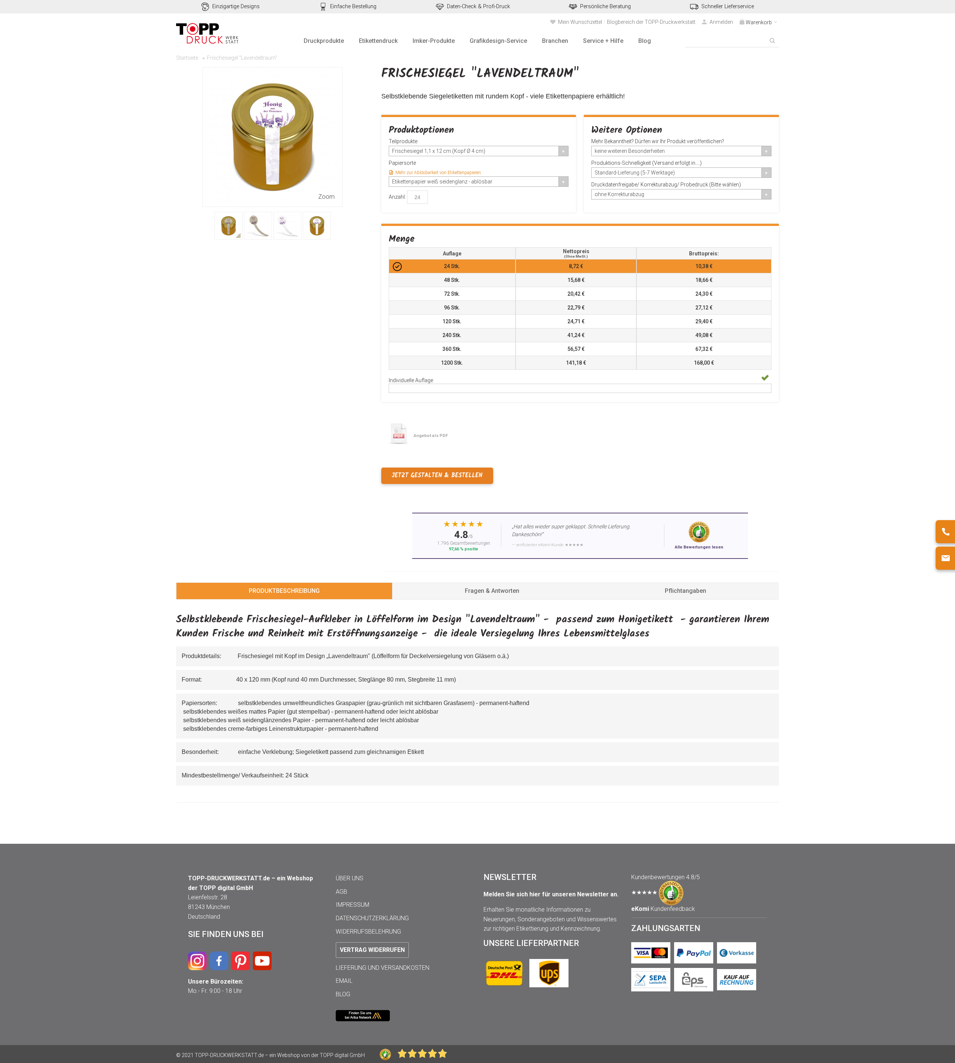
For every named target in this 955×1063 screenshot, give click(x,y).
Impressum (352, 904)
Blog (343, 994)
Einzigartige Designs (236, 6)
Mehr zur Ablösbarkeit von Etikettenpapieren (438, 172)
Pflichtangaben (685, 590)
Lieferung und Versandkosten (382, 967)
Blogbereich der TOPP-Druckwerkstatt (651, 22)
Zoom (326, 196)
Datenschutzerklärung (372, 918)
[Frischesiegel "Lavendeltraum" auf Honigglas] (228, 226)
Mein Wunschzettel (580, 22)
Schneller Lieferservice (727, 6)
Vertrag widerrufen (372, 949)
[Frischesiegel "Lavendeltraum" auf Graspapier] (258, 226)
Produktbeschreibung (284, 590)
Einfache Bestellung (353, 6)
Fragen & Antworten (492, 590)
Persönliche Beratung (605, 6)
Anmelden (721, 22)
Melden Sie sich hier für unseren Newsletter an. (551, 894)
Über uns (349, 878)
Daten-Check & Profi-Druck (478, 6)
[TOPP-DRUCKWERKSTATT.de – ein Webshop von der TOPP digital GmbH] (207, 33)
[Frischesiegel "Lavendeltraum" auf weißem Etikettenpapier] (287, 226)
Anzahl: (397, 197)
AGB (341, 891)
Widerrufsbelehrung (368, 931)
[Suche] (772, 40)
